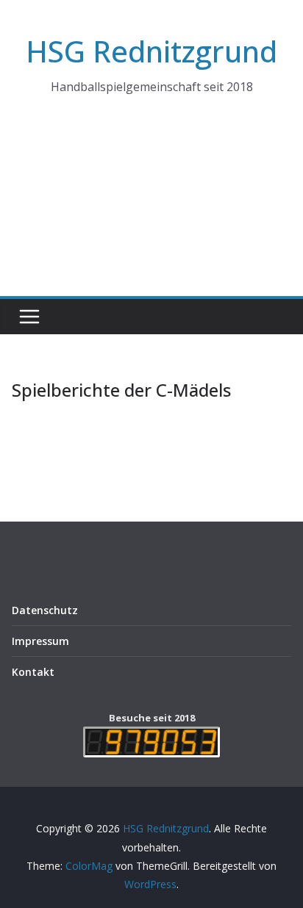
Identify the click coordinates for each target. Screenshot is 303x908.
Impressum (40, 641)
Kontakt (33, 672)
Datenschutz (45, 610)
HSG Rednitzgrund (151, 51)
